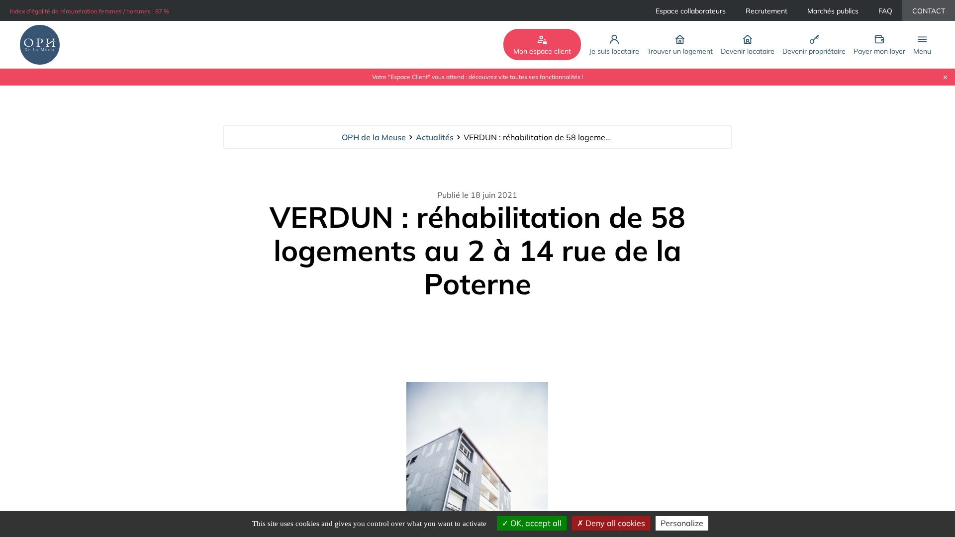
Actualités (435, 137)
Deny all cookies (614, 523)
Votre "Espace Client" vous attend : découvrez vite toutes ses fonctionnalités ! (477, 77)
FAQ (885, 10)
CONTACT (928, 10)
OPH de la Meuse (374, 137)
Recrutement (766, 10)
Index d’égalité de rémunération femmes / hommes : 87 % (89, 11)
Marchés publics (833, 10)
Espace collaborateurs (691, 10)
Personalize (682, 523)
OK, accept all (535, 523)
